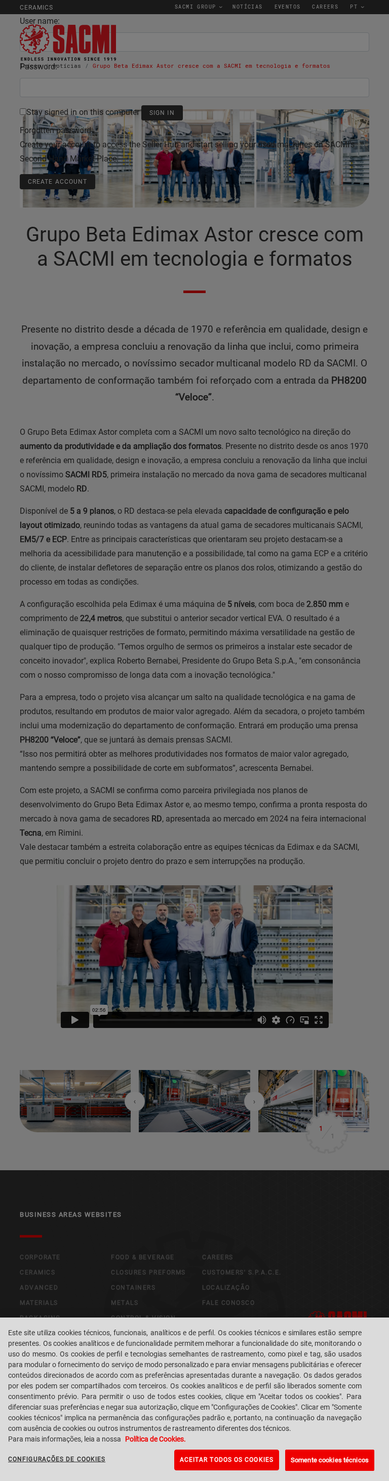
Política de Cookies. (155, 1439)
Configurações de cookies (56, 1459)
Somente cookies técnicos (330, 1460)
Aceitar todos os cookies (227, 1459)
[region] (194, 1399)
